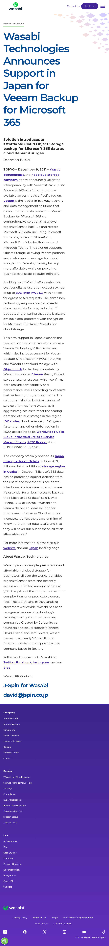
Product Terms (11, 752)
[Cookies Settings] (4, 941)
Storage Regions (11, 724)
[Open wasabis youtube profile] (84, 932)
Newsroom (9, 730)
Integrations (9, 875)
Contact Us (73, 6)
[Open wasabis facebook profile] (25, 932)
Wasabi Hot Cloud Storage (16, 777)
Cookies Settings (62, 923)
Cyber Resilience (12, 800)
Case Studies (10, 853)
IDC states (11, 421)
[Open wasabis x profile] (44, 932)
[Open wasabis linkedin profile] (5, 932)
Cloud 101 (8, 881)
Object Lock (12, 369)
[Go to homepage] (15, 6)
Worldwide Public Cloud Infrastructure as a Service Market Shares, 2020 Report (33, 437)
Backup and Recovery (14, 805)
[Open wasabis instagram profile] (64, 932)
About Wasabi (10, 718)
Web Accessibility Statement (78, 917)
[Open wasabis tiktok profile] (104, 932)
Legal (55, 917)
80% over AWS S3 (29, 292)
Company (9, 712)
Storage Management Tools (17, 783)
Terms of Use (39, 917)
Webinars (8, 858)
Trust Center (41, 923)
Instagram (40, 662)
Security (7, 788)
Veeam (8, 200)
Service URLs (10, 822)
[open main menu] (103, 6)
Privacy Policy (20, 917)
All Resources (10, 841)
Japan (33, 548)
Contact (7, 758)
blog (7, 667)
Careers (7, 747)
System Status (10, 817)
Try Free (90, 6)
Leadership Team (12, 741)
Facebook (23, 662)
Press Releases (11, 735)
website (9, 548)
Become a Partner (12, 811)
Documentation (11, 870)
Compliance (9, 794)
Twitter (9, 662)
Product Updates (12, 864)
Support (7, 887)
